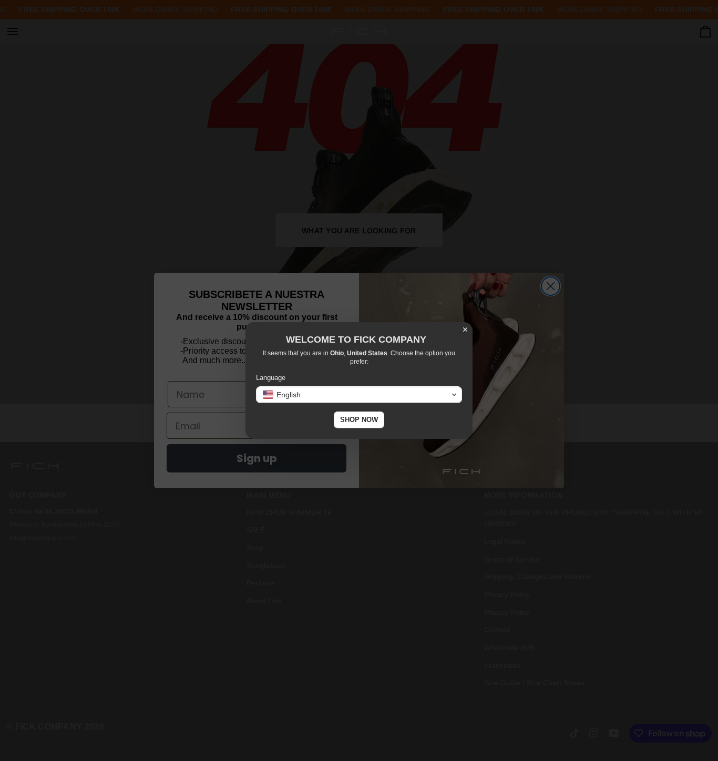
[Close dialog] (465, 329)
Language (270, 378)
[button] (359, 394)
